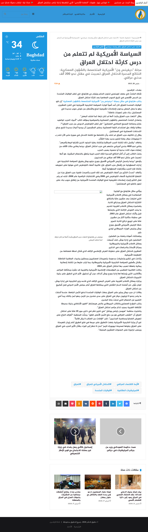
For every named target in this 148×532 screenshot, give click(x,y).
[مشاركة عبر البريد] (65, 404)
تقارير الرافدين (98, 46)
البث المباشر (68, 14)
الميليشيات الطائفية (127, 391)
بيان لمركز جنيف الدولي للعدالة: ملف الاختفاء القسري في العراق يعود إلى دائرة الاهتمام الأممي (128, 496)
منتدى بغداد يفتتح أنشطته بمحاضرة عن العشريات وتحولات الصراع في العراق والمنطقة (68, 496)
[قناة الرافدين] (140, 14)
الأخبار (92, 14)
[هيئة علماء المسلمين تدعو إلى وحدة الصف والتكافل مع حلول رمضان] (98, 482)
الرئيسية (101, 14)
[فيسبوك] (127, 404)
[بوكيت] (72, 404)
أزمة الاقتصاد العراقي (127, 384)
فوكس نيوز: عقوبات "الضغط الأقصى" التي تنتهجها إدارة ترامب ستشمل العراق (91, 3)
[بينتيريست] (99, 404)
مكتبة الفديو (80, 14)
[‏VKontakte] (86, 404)
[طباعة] (59, 404)
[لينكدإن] (113, 404)
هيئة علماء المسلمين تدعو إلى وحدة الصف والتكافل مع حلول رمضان (99, 494)
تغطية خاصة (125, 38)
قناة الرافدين (55, 522)
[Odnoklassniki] (79, 404)
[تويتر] (120, 404)
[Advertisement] (97, 356)
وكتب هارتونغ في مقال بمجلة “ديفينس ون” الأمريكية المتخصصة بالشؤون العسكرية (102, 101)
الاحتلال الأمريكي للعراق (98, 384)
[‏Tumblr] (106, 404)
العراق (77, 384)
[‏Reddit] (93, 404)
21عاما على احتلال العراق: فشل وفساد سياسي (99, 38)
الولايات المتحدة (102, 391)
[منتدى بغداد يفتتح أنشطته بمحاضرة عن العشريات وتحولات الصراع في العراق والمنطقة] (67, 482)
